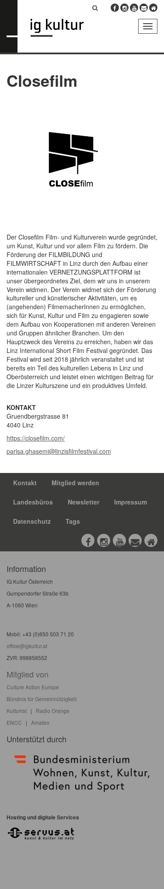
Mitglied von (28, 674)
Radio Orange (53, 710)
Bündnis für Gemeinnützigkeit (42, 698)
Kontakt (25, 482)
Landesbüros (33, 501)
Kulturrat (17, 710)
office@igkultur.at (27, 645)
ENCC (14, 722)
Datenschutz (32, 521)
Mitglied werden (75, 482)
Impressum (130, 501)
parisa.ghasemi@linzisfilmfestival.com (59, 451)
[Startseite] (63, 28)
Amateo (40, 722)
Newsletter (83, 501)
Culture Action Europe (33, 687)
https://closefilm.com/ (36, 438)
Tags (73, 521)
